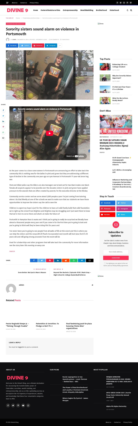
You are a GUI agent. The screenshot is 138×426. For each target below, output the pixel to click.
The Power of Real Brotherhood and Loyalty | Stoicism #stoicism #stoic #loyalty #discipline (75, 390)
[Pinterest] (3, 127)
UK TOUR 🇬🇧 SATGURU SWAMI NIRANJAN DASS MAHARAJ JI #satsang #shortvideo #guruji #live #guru (114, 144)
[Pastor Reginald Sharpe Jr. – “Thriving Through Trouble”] (19, 312)
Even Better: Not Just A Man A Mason (32, 272)
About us (14, 3)
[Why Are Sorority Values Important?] (105, 78)
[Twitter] (3, 116)
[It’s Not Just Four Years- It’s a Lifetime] (105, 89)
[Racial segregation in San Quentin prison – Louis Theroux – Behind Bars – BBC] (55, 379)
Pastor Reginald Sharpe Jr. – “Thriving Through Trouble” (17, 325)
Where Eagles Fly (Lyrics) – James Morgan (75, 399)
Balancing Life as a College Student (119, 65)
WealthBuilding (86, 10)
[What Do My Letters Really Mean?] (105, 100)
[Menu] (7, 3)
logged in (21, 347)
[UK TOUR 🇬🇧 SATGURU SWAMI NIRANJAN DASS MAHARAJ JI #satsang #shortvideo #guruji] (116, 124)
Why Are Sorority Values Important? (121, 77)
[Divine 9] (17, 10)
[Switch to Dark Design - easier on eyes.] (127, 10)
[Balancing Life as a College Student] (105, 66)
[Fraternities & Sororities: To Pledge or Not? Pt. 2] (49, 312)
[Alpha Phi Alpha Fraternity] (99, 408)
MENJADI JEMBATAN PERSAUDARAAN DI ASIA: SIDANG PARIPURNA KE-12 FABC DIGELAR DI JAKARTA (119, 380)
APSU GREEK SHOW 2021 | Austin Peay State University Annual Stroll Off (118, 395)
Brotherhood (101, 10)
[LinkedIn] (3, 121)
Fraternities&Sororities (50, 10)
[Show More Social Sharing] (60, 45)
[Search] (131, 10)
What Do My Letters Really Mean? (120, 99)
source (12, 251)
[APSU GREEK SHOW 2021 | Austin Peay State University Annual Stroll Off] (99, 395)
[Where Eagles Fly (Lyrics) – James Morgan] (55, 400)
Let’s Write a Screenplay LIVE (122, 171)
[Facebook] (3, 110)
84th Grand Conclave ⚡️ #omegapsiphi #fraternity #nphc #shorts (121, 161)
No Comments (54, 39)
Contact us (23, 3)
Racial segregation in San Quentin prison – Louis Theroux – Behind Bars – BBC (75, 379)
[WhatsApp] (3, 132)
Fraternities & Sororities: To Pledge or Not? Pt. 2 (47, 325)
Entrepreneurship (70, 10)
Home (35, 10)
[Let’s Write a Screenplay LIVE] (105, 172)
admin (14, 39)
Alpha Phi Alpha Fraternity (116, 406)
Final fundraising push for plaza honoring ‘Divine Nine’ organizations (79, 326)
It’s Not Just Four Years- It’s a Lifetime (121, 88)
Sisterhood (114, 10)
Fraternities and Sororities (15, 23)
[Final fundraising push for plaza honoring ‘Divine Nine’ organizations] (79, 312)
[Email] (3, 138)
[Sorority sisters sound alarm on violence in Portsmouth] (49, 75)
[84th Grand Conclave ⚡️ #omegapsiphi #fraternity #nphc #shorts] (105, 160)
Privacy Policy (34, 3)
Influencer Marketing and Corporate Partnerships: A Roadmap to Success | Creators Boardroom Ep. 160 (122, 184)
